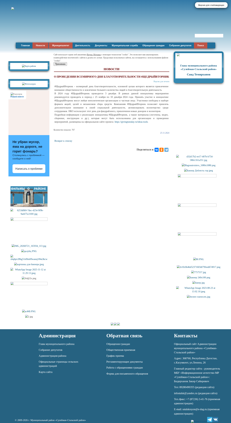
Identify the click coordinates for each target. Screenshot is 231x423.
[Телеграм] (209, 419)
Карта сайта (45, 372)
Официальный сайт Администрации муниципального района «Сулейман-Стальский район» (195, 348)
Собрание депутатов (180, 45)
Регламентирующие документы (124, 361)
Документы (101, 45)
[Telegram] (166, 150)
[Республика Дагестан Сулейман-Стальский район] (97, 31)
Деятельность (82, 45)
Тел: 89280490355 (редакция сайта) (194, 387)
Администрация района (52, 355)
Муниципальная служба (125, 45)
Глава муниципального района (56, 344)
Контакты (185, 335)
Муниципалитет (60, 45)
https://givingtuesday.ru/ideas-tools (131, 122)
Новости (40, 45)
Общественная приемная (120, 349)
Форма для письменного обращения (127, 373)
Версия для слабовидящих (211, 5)
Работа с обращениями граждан (124, 367)
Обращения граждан (153, 45)
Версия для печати (161, 81)
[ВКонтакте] (157, 150)
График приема (115, 355)
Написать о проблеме (29, 168)
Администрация (57, 335)
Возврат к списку (63, 141)
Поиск (200, 45)
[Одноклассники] (161, 150)
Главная (25, 45)
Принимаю (60, 64)
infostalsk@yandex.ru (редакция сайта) (195, 393)
